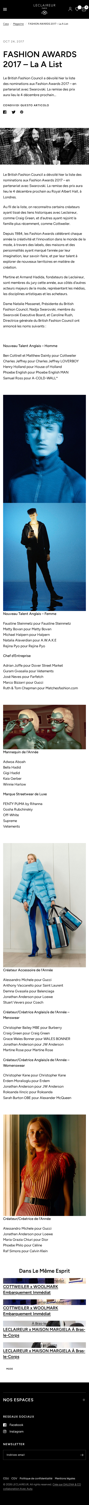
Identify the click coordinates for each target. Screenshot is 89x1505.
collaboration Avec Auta (17, 1488)
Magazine (18, 23)
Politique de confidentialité (36, 1478)
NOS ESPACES (18, 1399)
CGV (14, 1478)
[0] (83, 9)
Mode (9, 1369)
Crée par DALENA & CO (67, 1484)
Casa (6, 23)
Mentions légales (65, 1478)
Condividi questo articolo (26, 105)
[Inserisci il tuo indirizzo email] (82, 1455)
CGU (6, 1478)
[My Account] (70, 9)
